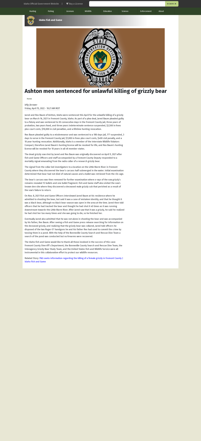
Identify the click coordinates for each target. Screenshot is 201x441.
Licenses (70, 11)
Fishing (51, 11)
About (161, 11)
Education (107, 11)
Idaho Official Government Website (41, 3)
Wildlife (88, 11)
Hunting (32, 11)
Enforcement (146, 11)
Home (29, 99)
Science (125, 11)
